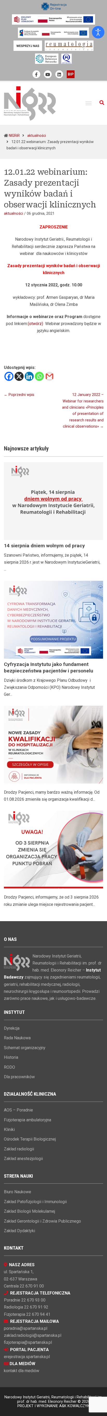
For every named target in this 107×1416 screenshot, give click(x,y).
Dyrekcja (11, 1028)
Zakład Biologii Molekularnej (29, 1211)
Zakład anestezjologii (23, 1158)
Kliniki (9, 1129)
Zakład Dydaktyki (19, 1230)
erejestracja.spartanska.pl (27, 1356)
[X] (19, 376)
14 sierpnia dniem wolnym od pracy (44, 546)
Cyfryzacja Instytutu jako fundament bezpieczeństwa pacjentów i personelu (48, 667)
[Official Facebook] (36, 74)
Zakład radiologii (19, 1149)
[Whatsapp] (39, 376)
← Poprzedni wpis (19, 395)
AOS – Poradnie (18, 1110)
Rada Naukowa (17, 1037)
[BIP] (71, 74)
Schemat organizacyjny (24, 1047)
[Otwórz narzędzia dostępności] (98, 32)
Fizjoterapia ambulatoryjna (27, 1119)
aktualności (36, 135)
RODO (9, 1067)
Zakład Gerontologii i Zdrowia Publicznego (42, 1221)
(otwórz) (35, 323)
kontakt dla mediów (21, 1370)
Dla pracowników (19, 1076)
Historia (11, 1057)
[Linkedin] (29, 376)
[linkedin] (59, 74)
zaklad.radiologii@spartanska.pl (32, 1335)
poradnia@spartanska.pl (25, 1328)
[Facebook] (9, 376)
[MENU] (88, 103)
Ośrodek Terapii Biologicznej (30, 1139)
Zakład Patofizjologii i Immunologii (35, 1201)
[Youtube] (48, 74)
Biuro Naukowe (17, 1191)
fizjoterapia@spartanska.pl (28, 1342)
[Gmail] (49, 376)
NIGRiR (14, 135)
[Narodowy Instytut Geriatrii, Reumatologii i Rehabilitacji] (30, 103)
